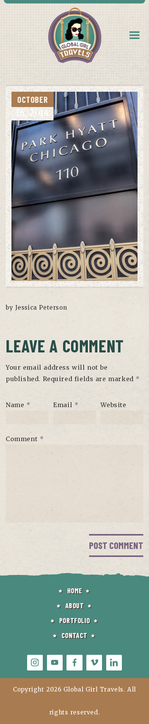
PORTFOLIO (74, 620)
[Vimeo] (94, 662)
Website (113, 405)
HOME (74, 590)
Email (65, 405)
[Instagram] (35, 662)
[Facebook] (74, 662)
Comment (25, 439)
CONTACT (74, 635)
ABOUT (74, 605)
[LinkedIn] (114, 662)
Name (18, 405)
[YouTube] (55, 662)
